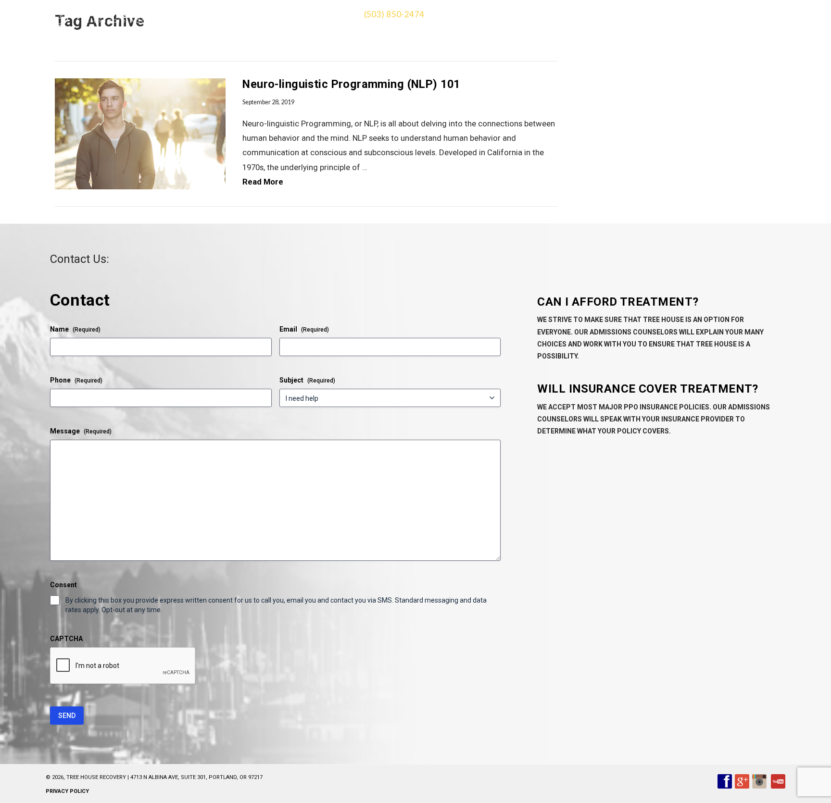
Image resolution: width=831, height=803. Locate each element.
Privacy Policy (67, 791)
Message (81, 431)
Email (304, 329)
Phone (76, 380)
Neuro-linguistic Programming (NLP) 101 (351, 84)
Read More (262, 181)
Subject (307, 380)
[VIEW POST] (140, 133)
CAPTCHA (66, 638)
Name (75, 329)
